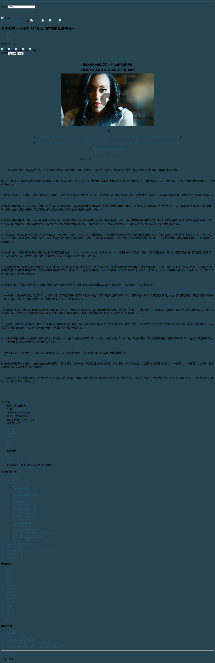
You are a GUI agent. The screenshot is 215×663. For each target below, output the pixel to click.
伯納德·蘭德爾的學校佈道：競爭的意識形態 (29, 643)
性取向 (10, 612)
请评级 (4, 53)
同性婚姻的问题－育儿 (24, 508)
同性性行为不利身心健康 (26, 494)
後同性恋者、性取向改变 (27, 409)
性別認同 (11, 591)
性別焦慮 (11, 619)
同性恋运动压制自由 (23, 515)
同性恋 (10, 570)
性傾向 (10, 602)
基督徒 (10, 584)
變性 (9, 598)
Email (9, 38)
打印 (9, 35)
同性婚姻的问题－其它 (24, 512)
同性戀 (10, 436)
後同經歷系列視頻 (16, 557)
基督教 (10, 429)
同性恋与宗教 (20, 526)
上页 (9, 442)
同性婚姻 (11, 595)
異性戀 (10, 609)
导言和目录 (13, 484)
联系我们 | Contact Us (17, 547)
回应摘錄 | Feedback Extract (20, 543)
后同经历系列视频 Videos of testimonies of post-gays (32, 550)
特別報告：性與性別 (23, 540)
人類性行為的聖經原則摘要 (21, 639)
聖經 (9, 605)
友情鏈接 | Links (15, 554)
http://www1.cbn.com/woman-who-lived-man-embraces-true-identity (107, 59)
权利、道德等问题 (22, 522)
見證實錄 (11, 632)
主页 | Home (13, 478)
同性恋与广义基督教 (23, 529)
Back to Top (7, 654)
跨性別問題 (19, 501)
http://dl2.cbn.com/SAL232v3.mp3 (110, 148)
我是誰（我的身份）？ (18, 636)
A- (212, 13)
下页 (9, 445)
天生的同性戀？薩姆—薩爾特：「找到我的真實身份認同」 (37, 646)
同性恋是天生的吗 (22, 491)
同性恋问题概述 (21, 487)
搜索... (4, 7)
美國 (9, 581)
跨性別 (10, 574)
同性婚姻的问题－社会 (24, 505)
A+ (207, 13)
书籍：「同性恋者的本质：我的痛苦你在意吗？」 (38, 533)
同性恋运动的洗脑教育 (24, 519)
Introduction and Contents (19, 480)
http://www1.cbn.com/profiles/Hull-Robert (113, 159)
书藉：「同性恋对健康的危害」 (28, 536)
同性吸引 (11, 432)
